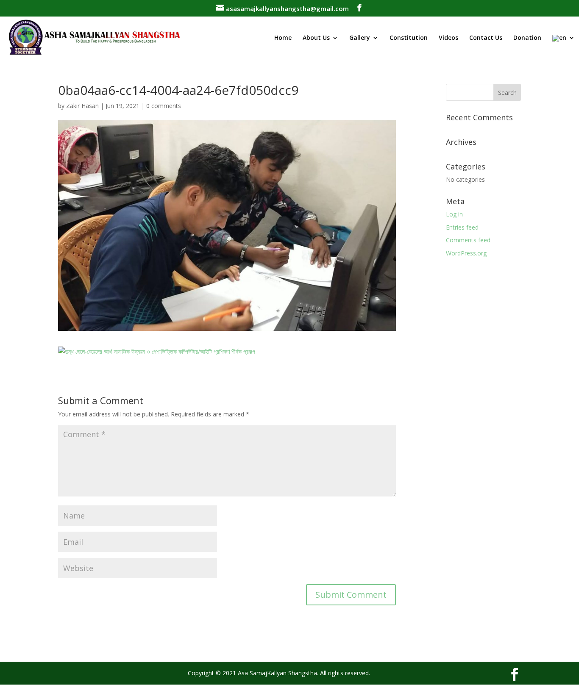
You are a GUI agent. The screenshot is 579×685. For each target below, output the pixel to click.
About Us (316, 38)
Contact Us (485, 38)
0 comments (163, 106)
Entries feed (462, 227)
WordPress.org (466, 253)
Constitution (409, 38)
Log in (454, 214)
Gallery (359, 38)
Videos (448, 38)
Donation (527, 38)
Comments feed (468, 240)
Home (283, 38)
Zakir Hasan (82, 106)
